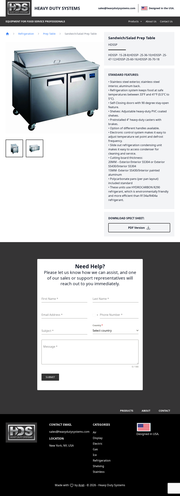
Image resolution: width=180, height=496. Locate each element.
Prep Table (49, 33)
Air (95, 432)
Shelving (98, 466)
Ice (95, 455)
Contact (164, 410)
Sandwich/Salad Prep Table (131, 38)
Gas (95, 449)
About (146, 410)
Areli (81, 485)
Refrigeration (26, 33)
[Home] (7, 34)
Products (133, 21)
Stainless (99, 472)
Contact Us (166, 21)
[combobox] (95, 315)
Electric (97, 444)
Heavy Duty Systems (57, 8)
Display (97, 438)
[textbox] (114, 330)
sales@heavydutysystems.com (116, 8)
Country (98, 325)
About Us (151, 21)
